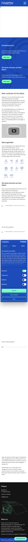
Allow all (14, 290)
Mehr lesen (7, 57)
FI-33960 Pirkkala (5, 492)
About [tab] (23, 246)
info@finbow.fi (4, 497)
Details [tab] (14, 246)
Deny (14, 299)
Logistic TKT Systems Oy (20, 534)
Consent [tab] (5, 246)
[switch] (24, 275)
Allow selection (14, 294)
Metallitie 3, (4, 490)
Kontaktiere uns (20, 539)
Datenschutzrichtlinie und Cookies (9, 540)
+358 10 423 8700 (5, 494)
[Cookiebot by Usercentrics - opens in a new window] (20, 242)
